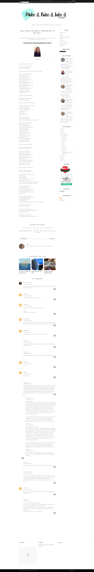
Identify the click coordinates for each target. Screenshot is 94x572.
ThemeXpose (30, 570)
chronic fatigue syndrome (28, 230)
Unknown (25, 294)
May (63, 145)
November (64, 135)
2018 (62, 129)
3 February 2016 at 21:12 (27, 383)
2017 (62, 130)
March (63, 147)
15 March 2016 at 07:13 (29, 399)
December (64, 134)
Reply (54, 299)
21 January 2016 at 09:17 (27, 320)
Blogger (52, 0)
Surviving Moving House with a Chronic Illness (68, 87)
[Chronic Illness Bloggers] (66, 184)
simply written (62, 32)
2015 (62, 155)
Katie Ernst (26, 318)
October (63, 137)
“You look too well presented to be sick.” (68, 73)
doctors (41, 230)
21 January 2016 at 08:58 (27, 306)
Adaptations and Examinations (48, 272)
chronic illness (36, 230)
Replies (23, 395)
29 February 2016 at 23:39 (27, 489)
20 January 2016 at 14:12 (27, 295)
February (64, 148)
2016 (62, 132)
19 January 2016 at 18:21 (27, 284)
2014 (62, 156)
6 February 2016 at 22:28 (27, 463)
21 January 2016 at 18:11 (27, 332)
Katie (28, 244)
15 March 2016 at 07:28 (29, 450)
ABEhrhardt (26, 330)
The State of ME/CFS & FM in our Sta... (25, 272)
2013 (62, 158)
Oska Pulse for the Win (37, 272)
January (63, 150)
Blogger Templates (22, 570)
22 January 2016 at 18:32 (27, 363)
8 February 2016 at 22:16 (27, 473)
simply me (62, 34)
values (39, 232)
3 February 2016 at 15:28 (27, 373)
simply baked (62, 45)
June (63, 143)
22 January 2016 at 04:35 (27, 342)
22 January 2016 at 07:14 (27, 353)
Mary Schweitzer (27, 282)
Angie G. (25, 372)
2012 (62, 160)
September (64, 139)
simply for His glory (63, 43)
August (63, 140)
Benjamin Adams (27, 472)
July (63, 142)
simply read (62, 40)
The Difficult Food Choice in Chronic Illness (68, 114)
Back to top (71, 570)
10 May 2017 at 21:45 (26, 500)
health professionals (47, 230)
